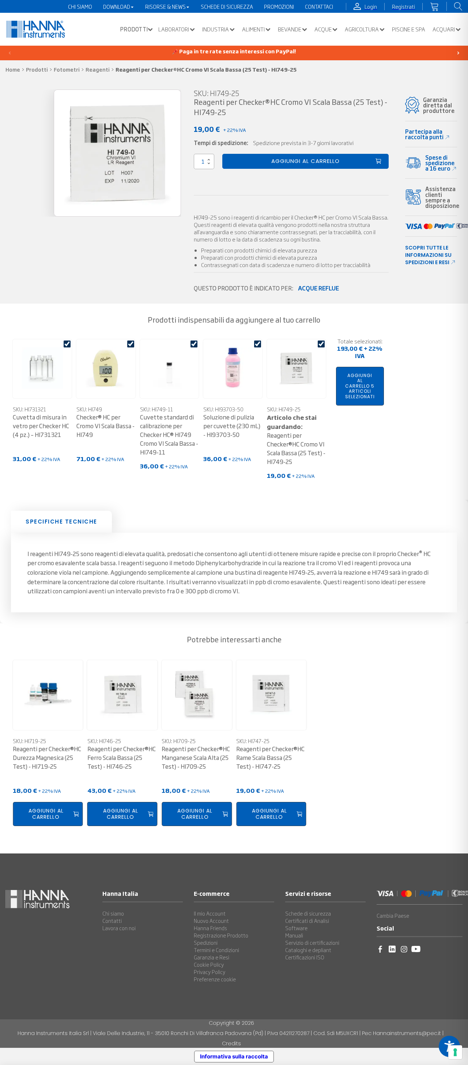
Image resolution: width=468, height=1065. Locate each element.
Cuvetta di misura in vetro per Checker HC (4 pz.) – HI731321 (41, 426)
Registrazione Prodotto (221, 935)
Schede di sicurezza (308, 913)
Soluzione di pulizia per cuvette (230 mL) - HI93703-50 (231, 426)
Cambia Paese (393, 915)
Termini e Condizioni (216, 950)
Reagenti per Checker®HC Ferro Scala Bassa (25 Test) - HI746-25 (121, 758)
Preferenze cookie (215, 979)
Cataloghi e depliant (308, 950)
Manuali (294, 935)
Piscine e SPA (408, 29)
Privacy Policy (209, 971)
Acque (323, 29)
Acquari (444, 29)
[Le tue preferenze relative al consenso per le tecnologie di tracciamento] (455, 1052)
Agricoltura (362, 29)
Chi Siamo (80, 6)
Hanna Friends (210, 928)
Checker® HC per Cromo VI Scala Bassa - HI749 (105, 426)
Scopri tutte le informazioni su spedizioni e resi (428, 255)
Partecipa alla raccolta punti (424, 134)
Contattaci (319, 6)
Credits (231, 1043)
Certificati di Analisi (307, 920)
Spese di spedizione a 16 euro (439, 162)
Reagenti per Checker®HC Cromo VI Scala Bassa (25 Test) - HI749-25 (296, 439)
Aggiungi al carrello (305, 161)
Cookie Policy (209, 964)
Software (296, 928)
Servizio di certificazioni (312, 942)
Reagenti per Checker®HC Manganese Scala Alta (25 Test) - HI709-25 (196, 758)
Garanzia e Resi (211, 957)
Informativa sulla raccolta (234, 1056)
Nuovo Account (211, 920)
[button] (134, 29)
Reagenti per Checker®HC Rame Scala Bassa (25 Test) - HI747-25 (270, 758)
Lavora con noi (119, 928)
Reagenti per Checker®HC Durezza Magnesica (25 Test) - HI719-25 (47, 758)
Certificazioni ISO (304, 957)
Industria (215, 29)
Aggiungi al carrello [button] (46, 814)
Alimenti (253, 29)
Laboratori (173, 29)
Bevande (289, 29)
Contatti (112, 920)
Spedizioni (206, 942)
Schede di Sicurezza (227, 6)
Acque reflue (318, 288)
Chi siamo (113, 913)
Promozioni (279, 6)
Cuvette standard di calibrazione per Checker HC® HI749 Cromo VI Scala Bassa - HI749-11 (169, 434)
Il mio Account (210, 913)
